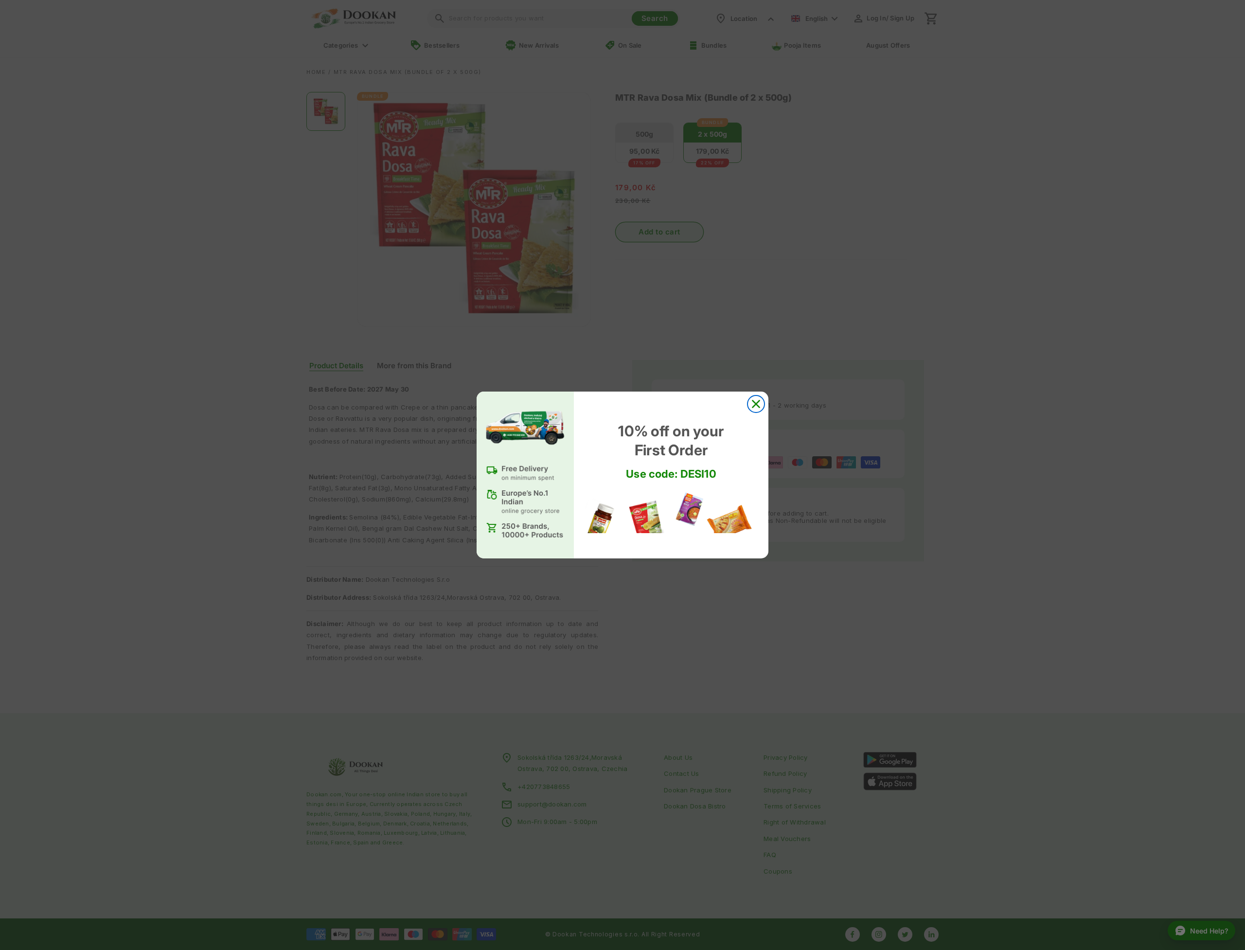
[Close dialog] (756, 403)
